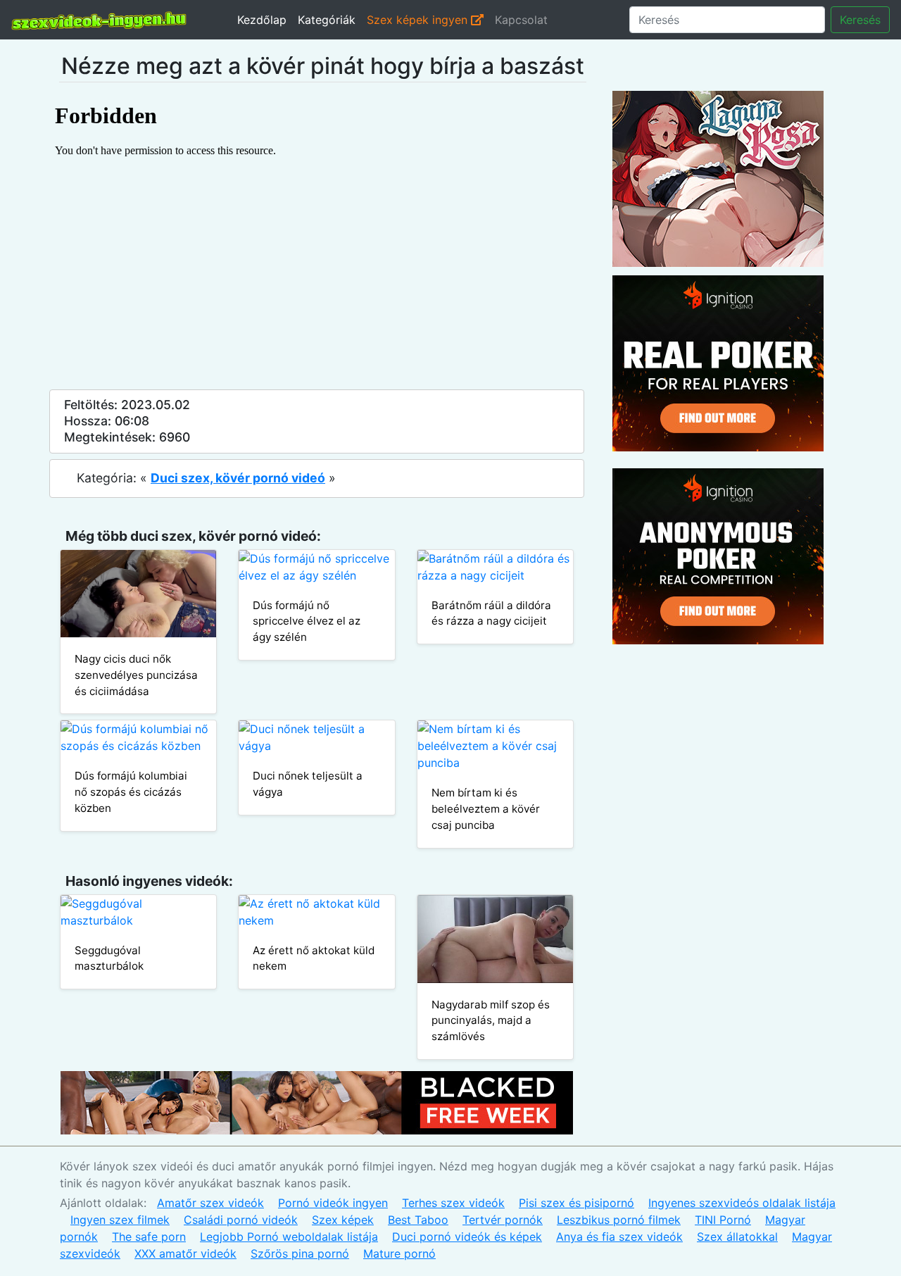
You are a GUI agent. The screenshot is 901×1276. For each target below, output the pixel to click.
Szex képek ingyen (419, 20)
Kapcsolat (521, 20)
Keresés (860, 20)
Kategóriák (326, 20)
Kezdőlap (261, 20)
